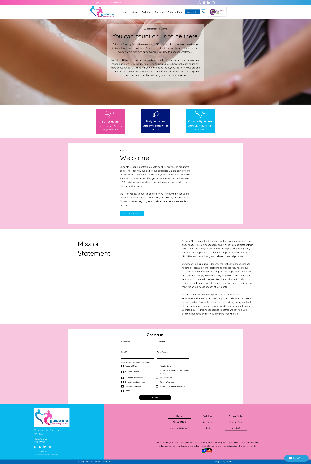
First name (126, 341)
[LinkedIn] (208, 2)
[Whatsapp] (199, 2)
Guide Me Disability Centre (198, 241)
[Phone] (203, 11)
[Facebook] (204, 2)
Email (124, 352)
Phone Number (163, 352)
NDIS (163, 167)
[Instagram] (213, 2)
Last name (161, 341)
